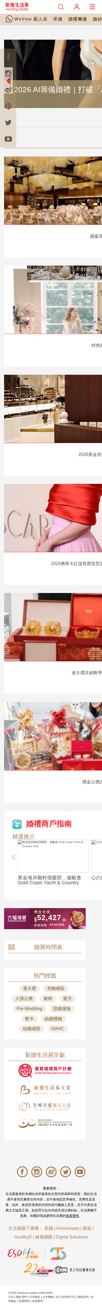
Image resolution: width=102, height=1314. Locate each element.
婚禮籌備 (77, 19)
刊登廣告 (34, 1296)
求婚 (58, 19)
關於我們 (21, 1296)
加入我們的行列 (65, 1296)
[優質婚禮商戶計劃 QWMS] (45, 1070)
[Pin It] (8, 106)
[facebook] (8, 57)
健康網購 (43, 1237)
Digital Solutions (72, 1237)
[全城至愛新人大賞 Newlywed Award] (45, 1107)
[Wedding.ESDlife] (16, 6)
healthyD (23, 1237)
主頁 (11, 1296)
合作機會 (48, 1296)
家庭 (87, 1228)
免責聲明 (72, 1216)
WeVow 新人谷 (31, 19)
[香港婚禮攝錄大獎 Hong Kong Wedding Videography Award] (45, 1123)
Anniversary (67, 1228)
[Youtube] (8, 139)
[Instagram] (8, 73)
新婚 (48, 1228)
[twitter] (8, 122)
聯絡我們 (83, 1296)
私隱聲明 (24, 1301)
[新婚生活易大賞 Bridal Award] (45, 1089)
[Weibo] (8, 90)
